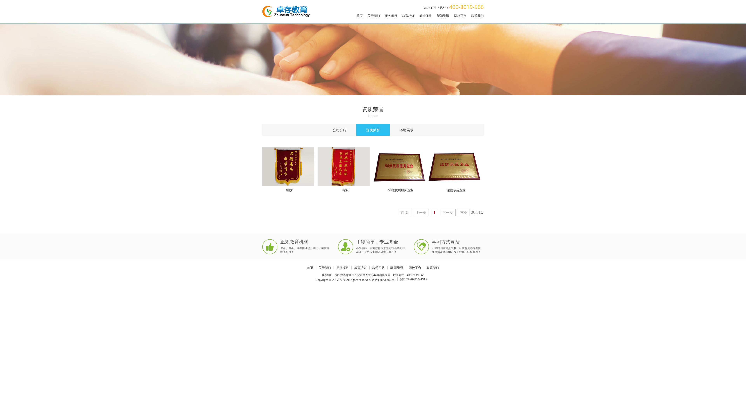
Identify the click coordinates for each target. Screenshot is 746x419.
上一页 (421, 212)
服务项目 (391, 16)
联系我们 (477, 16)
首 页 (405, 212)
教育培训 (408, 16)
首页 (359, 16)
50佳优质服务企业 (400, 190)
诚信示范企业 (456, 190)
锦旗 (345, 190)
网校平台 (460, 16)
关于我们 (374, 16)
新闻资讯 (443, 16)
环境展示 (406, 130)
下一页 (448, 212)
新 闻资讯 (396, 267)
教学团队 (425, 16)
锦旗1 (290, 190)
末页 (463, 212)
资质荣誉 (373, 130)
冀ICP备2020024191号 (414, 279)
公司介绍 (340, 130)
